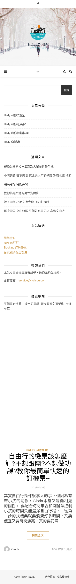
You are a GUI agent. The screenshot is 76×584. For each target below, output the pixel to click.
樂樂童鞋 (10, 238)
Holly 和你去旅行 (15, 115)
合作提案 (50, 576)
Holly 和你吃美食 (15, 124)
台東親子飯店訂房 (15, 252)
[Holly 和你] (38, 36)
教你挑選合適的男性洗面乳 (21, 193)
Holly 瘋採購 (12, 142)
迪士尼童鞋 (32, 303)
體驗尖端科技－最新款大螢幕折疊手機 (29, 166)
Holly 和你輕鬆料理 (16, 133)
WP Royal (28, 576)
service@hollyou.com (32, 280)
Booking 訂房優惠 (15, 247)
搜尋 (66, 90)
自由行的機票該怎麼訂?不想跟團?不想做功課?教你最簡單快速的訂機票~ (38, 467)
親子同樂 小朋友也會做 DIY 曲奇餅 (26, 202)
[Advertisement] (19, 377)
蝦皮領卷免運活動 (52, 303)
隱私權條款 (63, 576)
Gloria (15, 549)
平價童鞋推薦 (12, 303)
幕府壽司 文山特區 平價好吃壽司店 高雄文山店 (34, 210)
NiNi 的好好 (11, 242)
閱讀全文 (38, 535)
